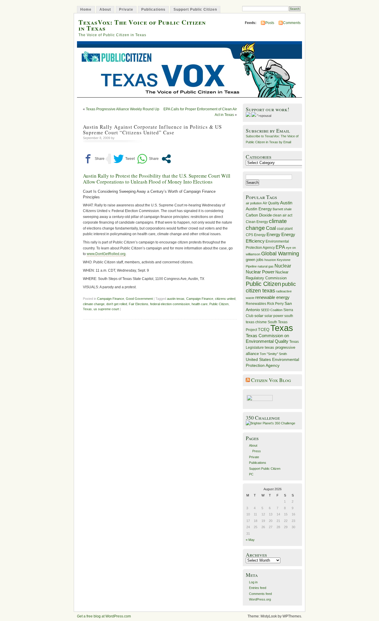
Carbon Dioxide (259, 215)
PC (251, 474)
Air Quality (271, 203)
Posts (269, 23)
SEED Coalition (271, 310)
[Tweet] (124, 159)
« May (250, 540)
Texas (87, 309)
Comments (292, 23)
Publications (153, 9)
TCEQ (263, 329)
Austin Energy (259, 208)
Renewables (256, 304)
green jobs (255, 260)
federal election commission (170, 304)
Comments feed (260, 593)
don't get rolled (116, 304)
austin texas (175, 298)
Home (85, 9)
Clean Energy (257, 222)
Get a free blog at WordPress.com (104, 616)
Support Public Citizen (195, 9)
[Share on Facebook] (94, 159)
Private (126, 9)
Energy (273, 234)
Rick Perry (275, 304)
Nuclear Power (260, 272)
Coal (271, 228)
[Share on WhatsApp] (148, 159)
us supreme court (106, 309)
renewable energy (272, 297)
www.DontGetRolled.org (106, 254)
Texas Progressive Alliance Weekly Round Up (122, 109)
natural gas (266, 266)
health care (200, 304)
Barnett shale (282, 209)
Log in (253, 582)
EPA (280, 247)
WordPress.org (260, 599)
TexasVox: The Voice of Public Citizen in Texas (142, 24)
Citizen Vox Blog (271, 380)
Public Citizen (219, 304)
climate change (94, 304)
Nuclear (282, 265)
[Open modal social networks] (166, 159)
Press (256, 451)
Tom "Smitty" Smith (273, 354)
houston (270, 260)
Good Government (139, 298)
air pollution (254, 203)
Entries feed (257, 588)
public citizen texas (271, 287)
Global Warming (280, 254)
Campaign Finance (110, 298)
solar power (273, 316)
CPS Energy (256, 235)
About (105, 9)
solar (259, 315)
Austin (286, 202)
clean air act (282, 215)
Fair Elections (138, 304)
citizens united (225, 298)
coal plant (285, 229)
